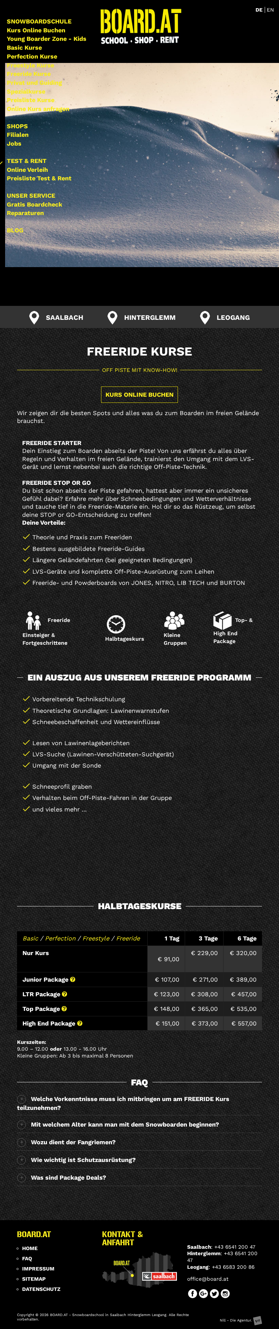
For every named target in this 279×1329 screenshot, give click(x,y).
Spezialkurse (26, 91)
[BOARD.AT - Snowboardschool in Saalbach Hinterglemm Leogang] (141, 26)
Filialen (18, 134)
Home (30, 1248)
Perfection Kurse (32, 56)
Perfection (60, 938)
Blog (15, 230)
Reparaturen (25, 212)
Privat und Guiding (34, 82)
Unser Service (31, 195)
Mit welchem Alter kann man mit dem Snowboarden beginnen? (125, 1124)
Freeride (128, 938)
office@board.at (207, 1279)
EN (270, 10)
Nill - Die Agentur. (236, 1320)
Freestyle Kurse (30, 65)
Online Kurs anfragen (38, 108)
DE (260, 10)
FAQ (27, 1259)
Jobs (14, 143)
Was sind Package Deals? (68, 1177)
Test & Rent (27, 160)
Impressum (38, 1269)
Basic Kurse (24, 47)
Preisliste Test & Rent (39, 178)
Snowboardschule (39, 21)
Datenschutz (41, 1289)
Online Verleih (27, 169)
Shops (17, 126)
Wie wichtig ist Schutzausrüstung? (83, 1159)
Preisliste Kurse (30, 99)
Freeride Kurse (29, 73)
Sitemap (34, 1279)
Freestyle (95, 938)
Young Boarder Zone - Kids (46, 38)
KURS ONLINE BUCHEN (139, 394)
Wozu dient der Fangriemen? (73, 1142)
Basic (30, 938)
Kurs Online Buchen (36, 30)
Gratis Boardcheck (34, 204)
